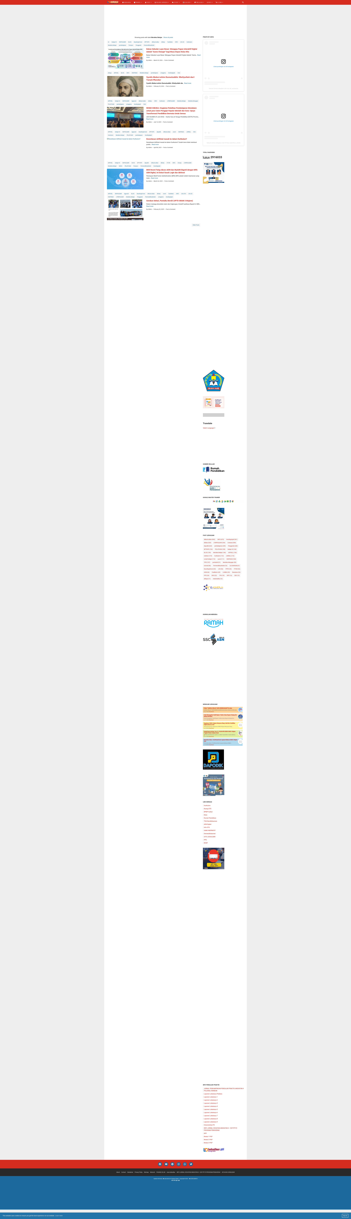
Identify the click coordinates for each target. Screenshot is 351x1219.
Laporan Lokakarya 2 (211, 1100)
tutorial (207, 565)
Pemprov (131, 45)
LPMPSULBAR (171, 101)
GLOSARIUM (235, 565)
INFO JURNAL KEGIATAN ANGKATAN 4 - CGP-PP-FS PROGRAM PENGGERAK (199, 1172)
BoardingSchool (138, 42)
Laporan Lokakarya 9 (211, 1122)
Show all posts (168, 37)
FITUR (168, 163)
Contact (123, 1172)
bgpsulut (134, 101)
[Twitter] (174, 1180)
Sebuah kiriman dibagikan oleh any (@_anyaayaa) (223, 88)
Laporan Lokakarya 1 (211, 1097)
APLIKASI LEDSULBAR (228, 1172)
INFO (176, 42)
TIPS (207, 562)
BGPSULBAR (122, 42)
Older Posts (196, 225)
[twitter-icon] (191, 1164)
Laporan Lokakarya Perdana (213, 1094)
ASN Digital (207, 824)
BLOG (129, 42)
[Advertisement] (175, 20)
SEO (236, 575)
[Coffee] (179, 1180)
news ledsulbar (171, 1172)
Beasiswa (236, 572)
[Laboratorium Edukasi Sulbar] (113, 2)
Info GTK (207, 827)
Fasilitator (170, 42)
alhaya (109, 73)
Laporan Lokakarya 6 (211, 1112)
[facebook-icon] (160, 1164)
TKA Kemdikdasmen (210, 821)
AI (108, 42)
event (174, 132)
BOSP (206, 843)
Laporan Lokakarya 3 (211, 1103)
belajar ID (114, 42)
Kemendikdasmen (210, 833)
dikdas (163, 42)
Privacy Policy (139, 1172)
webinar (208, 556)
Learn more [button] (59, 1215)
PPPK (229, 569)
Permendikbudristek (149, 45)
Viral (179, 73)
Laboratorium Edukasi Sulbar (171, 1178)
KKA (194, 132)
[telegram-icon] (172, 1164)
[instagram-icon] (179, 1164)
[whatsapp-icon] (185, 1164)
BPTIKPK (147, 42)
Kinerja (179, 163)
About (118, 1172)
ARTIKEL (116, 73)
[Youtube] (176, 1180)
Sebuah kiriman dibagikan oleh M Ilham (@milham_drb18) (223, 143)
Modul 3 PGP (208, 1143)
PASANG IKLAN (160, 1172)
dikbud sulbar (155, 42)
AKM (206, 572)
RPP (229, 575)
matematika (217, 578)
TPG (221, 575)
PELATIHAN (111, 104)
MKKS (120, 166)
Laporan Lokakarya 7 (211, 1116)
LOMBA (226, 572)
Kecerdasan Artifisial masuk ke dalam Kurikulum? (166, 139)
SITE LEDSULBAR (209, 837)
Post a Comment (169, 60)
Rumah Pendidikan (210, 818)
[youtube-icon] (166, 1164)
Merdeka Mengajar (193, 101)
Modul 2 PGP (208, 1139)
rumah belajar (209, 559)
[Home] (171, 1180)
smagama (163, 73)
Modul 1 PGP (208, 1136)
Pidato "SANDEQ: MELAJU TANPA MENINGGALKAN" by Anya (218, 708)
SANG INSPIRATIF (210, 830)
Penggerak (138, 45)
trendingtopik (171, 73)
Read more (187, 83)
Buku (205, 815)
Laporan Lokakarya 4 (211, 1106)
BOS (214, 575)
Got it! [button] (345, 1215)
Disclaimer (130, 1172)
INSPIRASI (134, 73)
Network (152, 1172)
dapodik (159, 132)
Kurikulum (189, 42)
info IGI (182, 42)
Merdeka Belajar (112, 45)
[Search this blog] (243, 2)
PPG (206, 575)
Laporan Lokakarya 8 (211, 1119)
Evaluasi (232, 542)
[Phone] (177, 1180)
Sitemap (146, 1172)
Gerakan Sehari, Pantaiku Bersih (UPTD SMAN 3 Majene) (169, 201)
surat (221, 559)
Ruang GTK (207, 809)
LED (220, 569)
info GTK (183, 193)
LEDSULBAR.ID (194, 1178)
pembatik (216, 562)
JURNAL (188, 132)
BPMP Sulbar (208, 812)
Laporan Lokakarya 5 (211, 1109)
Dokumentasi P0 (209, 1125)
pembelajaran (122, 45)
